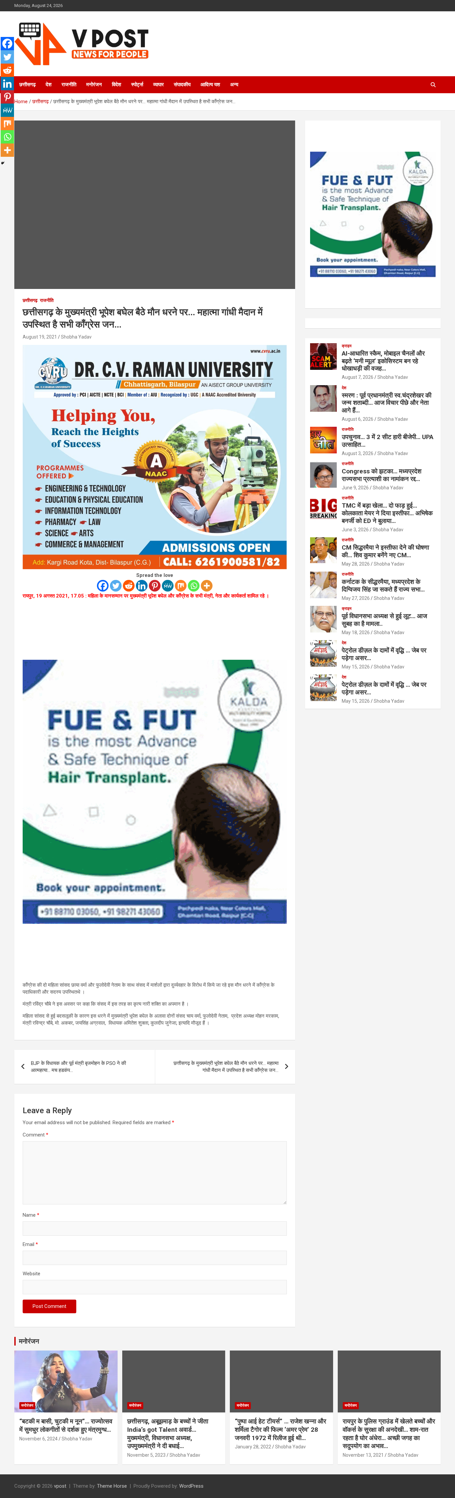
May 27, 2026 (356, 598)
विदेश (116, 85)
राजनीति (69, 85)
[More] (207, 586)
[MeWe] (168, 586)
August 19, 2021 (40, 337)
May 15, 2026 (356, 666)
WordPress (191, 1486)
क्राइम (346, 346)
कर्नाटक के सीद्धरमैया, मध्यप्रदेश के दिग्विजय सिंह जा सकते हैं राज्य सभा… (383, 585)
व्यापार (158, 85)
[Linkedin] (142, 586)
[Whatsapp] (194, 586)
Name (31, 1215)
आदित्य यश (210, 85)
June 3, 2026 (355, 529)
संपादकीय (182, 85)
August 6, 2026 (357, 419)
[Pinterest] (155, 586)
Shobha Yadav (76, 337)
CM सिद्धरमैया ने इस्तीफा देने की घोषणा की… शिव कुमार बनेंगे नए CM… (385, 551)
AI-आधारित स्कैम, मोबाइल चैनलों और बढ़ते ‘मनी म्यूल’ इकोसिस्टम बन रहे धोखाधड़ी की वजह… (383, 361)
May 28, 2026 (356, 564)
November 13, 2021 (363, 1455)
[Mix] (181, 586)
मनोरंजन (94, 85)
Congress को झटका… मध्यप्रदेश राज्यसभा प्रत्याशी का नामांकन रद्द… (381, 475)
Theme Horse (112, 1486)
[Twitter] (116, 586)
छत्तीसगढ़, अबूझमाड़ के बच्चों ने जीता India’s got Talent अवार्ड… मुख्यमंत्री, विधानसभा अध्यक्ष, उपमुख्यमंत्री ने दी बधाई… (167, 1433)
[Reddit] (129, 586)
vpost (60, 1486)
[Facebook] (103, 586)
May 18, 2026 (356, 632)
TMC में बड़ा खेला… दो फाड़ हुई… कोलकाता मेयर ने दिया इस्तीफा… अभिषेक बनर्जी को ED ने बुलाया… (387, 513)
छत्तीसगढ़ (27, 85)
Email (30, 1244)
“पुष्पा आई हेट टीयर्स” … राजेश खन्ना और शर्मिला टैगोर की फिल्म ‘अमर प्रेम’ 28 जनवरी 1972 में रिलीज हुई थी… (280, 1429)
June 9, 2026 (355, 487)
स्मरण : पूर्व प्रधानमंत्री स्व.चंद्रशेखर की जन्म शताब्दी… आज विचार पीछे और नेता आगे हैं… (386, 402)
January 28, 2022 (253, 1446)
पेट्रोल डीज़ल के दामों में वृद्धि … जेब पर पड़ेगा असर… (384, 654)
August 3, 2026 (357, 453)
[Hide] (2, 163)
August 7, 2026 (357, 377)
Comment (35, 1135)
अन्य (234, 85)
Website (31, 1274)
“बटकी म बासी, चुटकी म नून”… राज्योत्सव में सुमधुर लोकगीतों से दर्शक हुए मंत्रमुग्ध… (65, 1425)
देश (49, 85)
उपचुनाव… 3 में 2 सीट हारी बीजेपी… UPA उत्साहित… (387, 440)
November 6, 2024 (38, 1438)
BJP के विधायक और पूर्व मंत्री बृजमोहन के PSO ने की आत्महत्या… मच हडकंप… (78, 1066)
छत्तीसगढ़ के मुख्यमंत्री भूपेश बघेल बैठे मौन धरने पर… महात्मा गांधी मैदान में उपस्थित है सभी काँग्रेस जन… (226, 1066)
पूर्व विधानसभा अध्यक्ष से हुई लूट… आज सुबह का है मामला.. (384, 619)
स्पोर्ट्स (137, 85)
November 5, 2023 (146, 1455)
